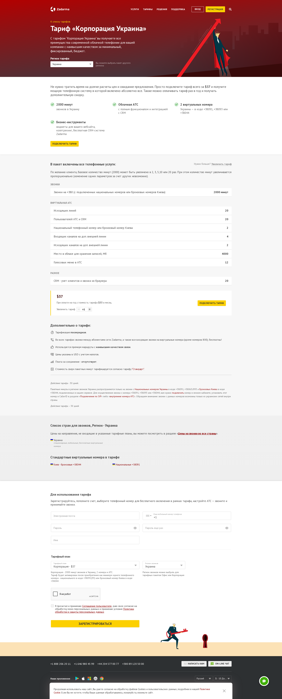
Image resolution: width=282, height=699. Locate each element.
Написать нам (196, 663)
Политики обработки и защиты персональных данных (94, 610)
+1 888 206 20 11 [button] (60, 663)
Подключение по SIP (90, 396)
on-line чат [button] (222, 663)
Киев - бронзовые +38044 (67, 464)
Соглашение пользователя (96, 606)
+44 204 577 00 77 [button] (108, 663)
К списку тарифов (60, 21)
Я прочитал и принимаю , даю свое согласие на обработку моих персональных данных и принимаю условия (96, 608)
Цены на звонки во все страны (197, 433)
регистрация (215, 9)
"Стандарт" (138, 369)
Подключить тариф (64, 143)
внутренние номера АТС (122, 396)
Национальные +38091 (128, 464)
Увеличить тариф (222, 164)
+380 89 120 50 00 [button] (133, 663)
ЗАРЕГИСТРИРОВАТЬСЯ (95, 624)
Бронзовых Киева (208, 389)
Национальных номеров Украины (151, 389)
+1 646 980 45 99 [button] (84, 663)
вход (198, 9)
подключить (178, 392)
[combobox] (148, 516)
